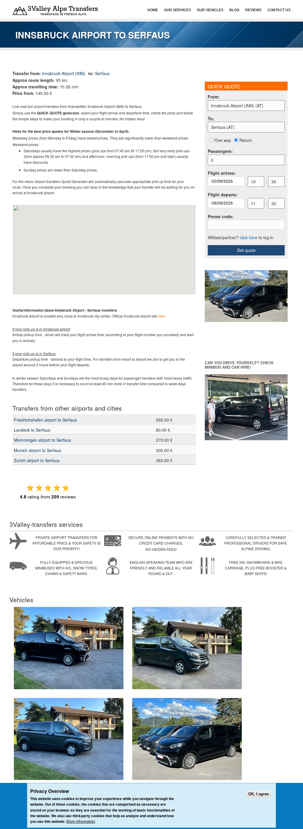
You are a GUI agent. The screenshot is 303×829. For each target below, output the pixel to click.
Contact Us (279, 10)
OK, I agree (258, 794)
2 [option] (212, 160)
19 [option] (253, 181)
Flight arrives (222, 173)
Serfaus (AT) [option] (223, 127)
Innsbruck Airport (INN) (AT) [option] (237, 106)
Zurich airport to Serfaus (36, 460)
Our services (177, 10)
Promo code (220, 216)
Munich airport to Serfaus (37, 450)
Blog (234, 10)
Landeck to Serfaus (32, 430)
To (211, 119)
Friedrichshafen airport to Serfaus (45, 420)
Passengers (220, 151)
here (161, 315)
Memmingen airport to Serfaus (42, 440)
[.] (68, 687)
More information (80, 821)
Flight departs (223, 194)
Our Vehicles (210, 10)
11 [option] (253, 203)
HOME (152, 10)
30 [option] (273, 181)
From (214, 97)
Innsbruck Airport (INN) (63, 73)
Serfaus (102, 73)
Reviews (253, 10)
